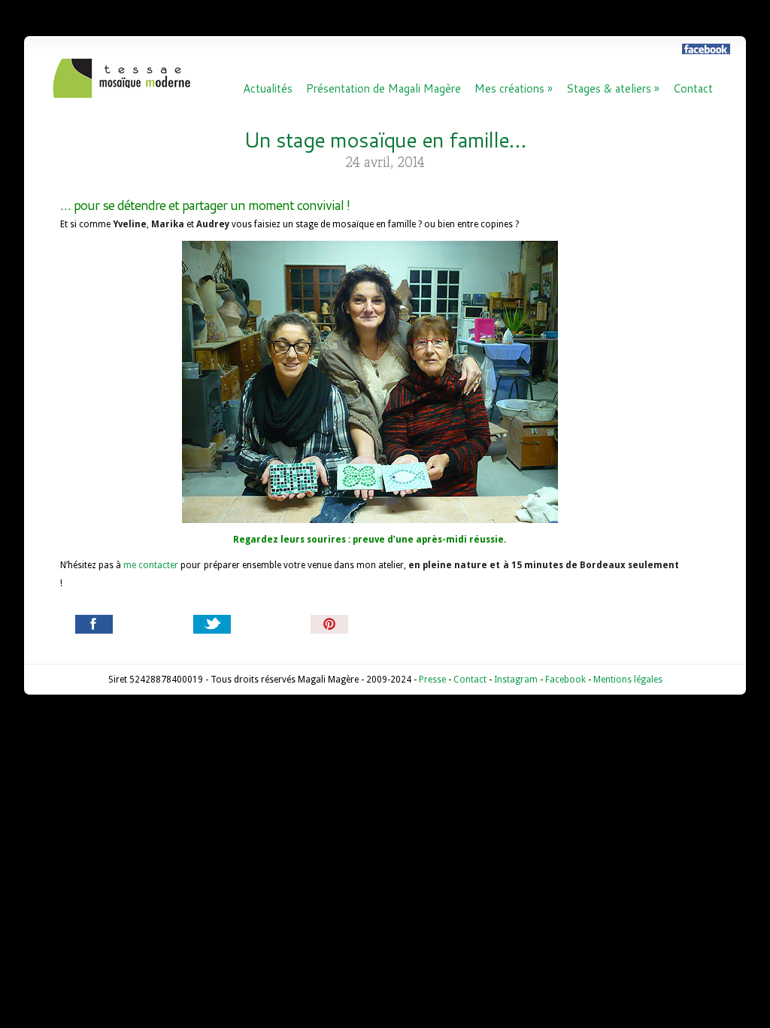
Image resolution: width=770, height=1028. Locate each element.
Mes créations (513, 88)
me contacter (150, 565)
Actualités (268, 88)
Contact (693, 88)
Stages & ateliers (612, 88)
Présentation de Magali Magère (383, 88)
